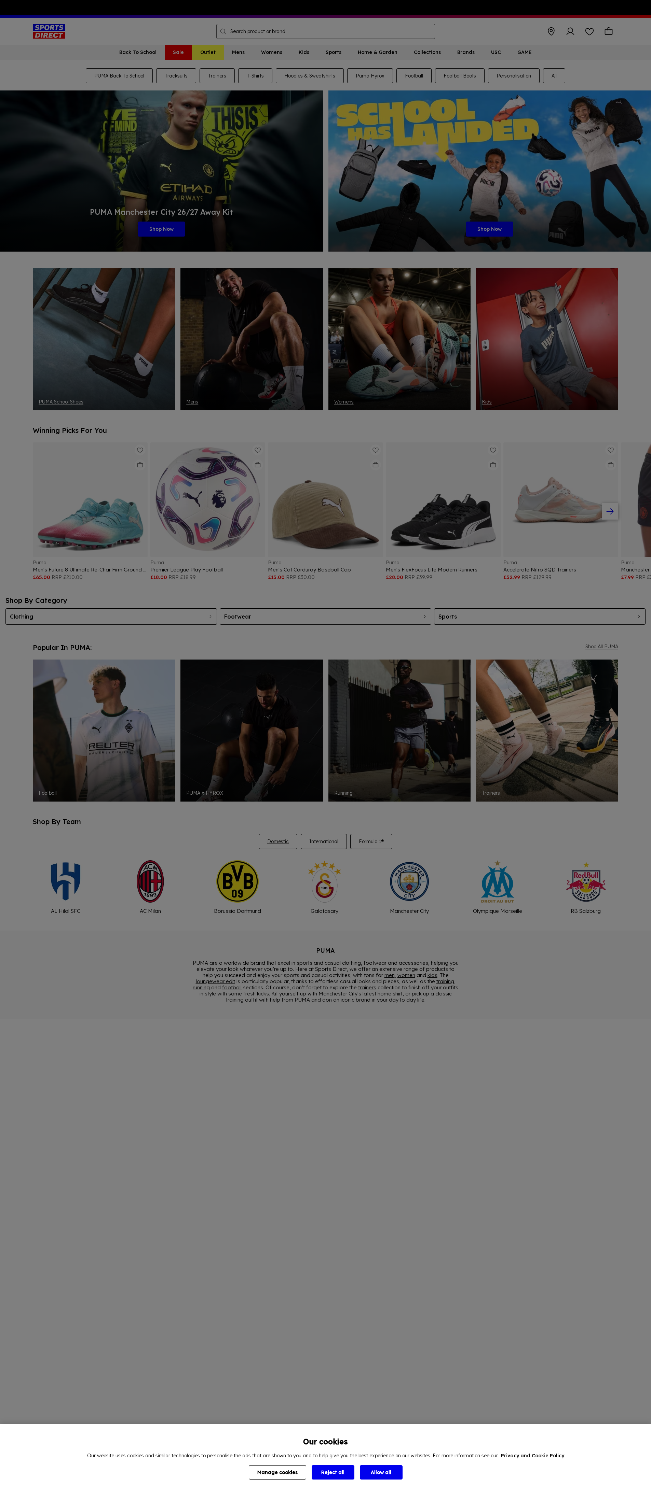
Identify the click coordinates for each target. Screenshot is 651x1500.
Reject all (332, 1472)
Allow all (381, 1472)
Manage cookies (277, 1472)
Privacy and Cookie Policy (532, 1456)
